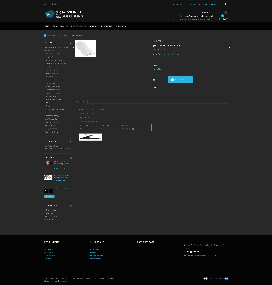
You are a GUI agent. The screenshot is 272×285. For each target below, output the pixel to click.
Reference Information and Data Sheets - (57, 148)
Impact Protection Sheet (53, 99)
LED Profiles (49, 77)
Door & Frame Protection (53, 93)
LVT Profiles (51, 35)
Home (45, 35)
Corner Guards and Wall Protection (56, 47)
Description (81, 101)
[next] (229, 48)
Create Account (95, 259)
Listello (47, 103)
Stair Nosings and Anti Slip (54, 60)
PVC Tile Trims (50, 83)
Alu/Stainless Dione (52, 119)
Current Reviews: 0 (159, 54)
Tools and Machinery (52, 116)
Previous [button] (46, 191)
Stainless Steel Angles (52, 86)
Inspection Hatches (51, 122)
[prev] (73, 48)
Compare (192, 4)
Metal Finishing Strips (52, 54)
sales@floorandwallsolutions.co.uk (202, 255)
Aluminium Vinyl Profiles (63, 35)
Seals (47, 112)
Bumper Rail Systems (52, 90)
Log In (215, 4)
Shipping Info (48, 249)
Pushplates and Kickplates (54, 80)
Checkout (204, 4)
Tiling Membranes (51, 129)
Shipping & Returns (51, 210)
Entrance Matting (51, 96)
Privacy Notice (50, 213)
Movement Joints (51, 70)
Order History (95, 249)
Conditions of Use (51, 216)
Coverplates (49, 50)
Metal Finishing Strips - (51, 146)
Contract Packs (50, 125)
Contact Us (49, 220)
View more (49, 196)
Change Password (96, 255)
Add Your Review (173, 54)
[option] (58, 167)
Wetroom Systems (51, 132)
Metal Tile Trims (50, 57)
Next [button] (51, 191)
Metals (47, 106)
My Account (179, 4)
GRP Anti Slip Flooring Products (55, 109)
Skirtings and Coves (51, 73)
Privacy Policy (48, 252)
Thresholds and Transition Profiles (56, 63)
